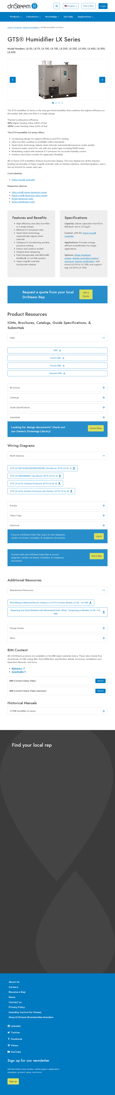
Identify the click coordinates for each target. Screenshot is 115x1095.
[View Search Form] (57, 6)
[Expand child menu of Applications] (85, 17)
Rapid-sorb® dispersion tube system (29, 195)
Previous (13, 80)
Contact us (15, 1002)
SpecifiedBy (18, 671)
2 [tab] (56, 102)
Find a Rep (88, 6)
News (12, 997)
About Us (14, 981)
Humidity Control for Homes (25, 1012)
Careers (13, 986)
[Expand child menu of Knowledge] (52, 17)
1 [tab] (53, 102)
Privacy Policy (17, 1007)
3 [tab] (59, 102)
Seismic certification (84, 261)
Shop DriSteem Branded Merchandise (31, 1017)
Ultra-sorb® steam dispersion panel (29, 192)
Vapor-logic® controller (23, 179)
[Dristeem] (22, 6)
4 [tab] (61, 102)
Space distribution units (23, 201)
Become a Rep (17, 991)
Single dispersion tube (22, 198)
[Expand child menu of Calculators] (33, 17)
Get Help (68, 16)
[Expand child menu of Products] (15, 17)
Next (102, 80)
